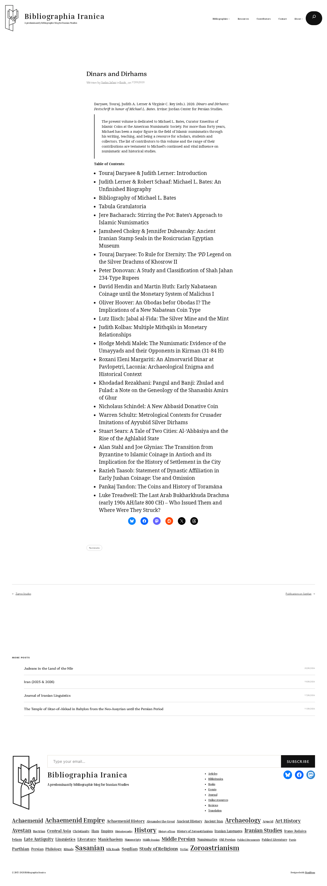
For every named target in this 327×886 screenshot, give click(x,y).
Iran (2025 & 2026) (39, 681)
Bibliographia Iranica (64, 16)
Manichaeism (110, 839)
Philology (53, 849)
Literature (86, 839)
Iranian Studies (263, 830)
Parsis (292, 839)
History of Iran (166, 831)
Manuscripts (133, 839)
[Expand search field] (314, 18)
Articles (212, 773)
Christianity (81, 831)
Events (212, 789)
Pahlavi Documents (248, 839)
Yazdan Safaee (108, 82)
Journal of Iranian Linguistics (47, 695)
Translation (215, 810)
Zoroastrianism (214, 847)
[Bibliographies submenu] (229, 18)
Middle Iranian (151, 839)
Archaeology (243, 820)
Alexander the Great (161, 821)
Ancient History (189, 821)
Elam (95, 831)
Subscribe (298, 761)
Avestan (21, 830)
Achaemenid (27, 820)
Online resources (218, 800)
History (145, 830)
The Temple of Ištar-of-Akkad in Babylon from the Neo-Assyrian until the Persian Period (93, 709)
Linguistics (65, 839)
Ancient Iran (213, 821)
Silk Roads (113, 849)
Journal (212, 794)
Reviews (213, 805)
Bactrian (39, 831)
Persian (37, 849)
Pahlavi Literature (274, 839)
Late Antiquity (39, 839)
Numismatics (94, 547)
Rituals (68, 849)
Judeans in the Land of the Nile (48, 668)
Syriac (184, 849)
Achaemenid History (126, 821)
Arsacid (268, 821)
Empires (107, 831)
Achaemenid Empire (75, 820)
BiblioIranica (215, 779)
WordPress (310, 872)
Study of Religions (158, 848)
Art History (288, 820)
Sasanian (89, 848)
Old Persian (227, 839)
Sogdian (129, 848)
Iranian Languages (228, 831)
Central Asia (59, 830)
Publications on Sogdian (298, 593)
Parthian (20, 848)
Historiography (124, 831)
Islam (17, 839)
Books (122, 82)
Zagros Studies (23, 593)
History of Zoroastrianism (195, 831)
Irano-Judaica (295, 831)
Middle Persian (178, 839)
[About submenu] (302, 18)
